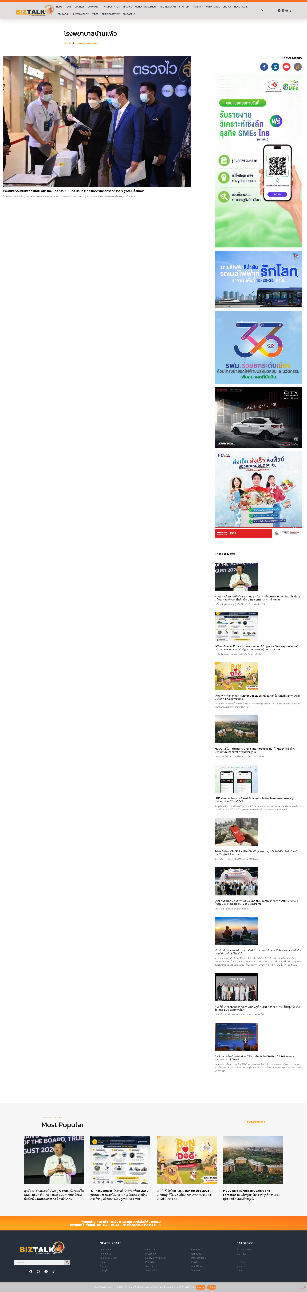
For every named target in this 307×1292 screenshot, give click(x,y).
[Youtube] (287, 10)
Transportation (110, 6)
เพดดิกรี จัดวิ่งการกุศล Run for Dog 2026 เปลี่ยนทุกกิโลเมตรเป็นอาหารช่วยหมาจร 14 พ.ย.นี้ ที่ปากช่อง (184, 1194)
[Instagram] (283, 10)
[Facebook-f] (264, 67)
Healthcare (241, 6)
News (68, 6)
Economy (93, 6)
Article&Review (111, 14)
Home (59, 6)
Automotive (213, 6)
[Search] (67, 1262)
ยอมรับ (200, 1287)
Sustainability (81, 14)
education (63, 14)
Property (197, 6)
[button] (262, 11)
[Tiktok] (291, 10)
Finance (127, 6)
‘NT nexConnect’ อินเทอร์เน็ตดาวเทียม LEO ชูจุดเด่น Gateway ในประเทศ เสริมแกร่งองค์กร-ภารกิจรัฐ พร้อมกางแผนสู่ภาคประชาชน (256, 648)
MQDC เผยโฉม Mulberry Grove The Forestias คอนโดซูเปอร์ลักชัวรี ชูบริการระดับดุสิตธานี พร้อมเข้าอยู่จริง (255, 750)
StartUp (184, 6)
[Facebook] (279, 10)
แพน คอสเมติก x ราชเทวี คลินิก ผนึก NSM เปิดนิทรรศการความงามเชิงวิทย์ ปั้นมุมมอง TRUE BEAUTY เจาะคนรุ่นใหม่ (256, 902)
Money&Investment (146, 6)
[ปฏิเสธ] (302, 1287)
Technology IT (168, 6)
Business (80, 6)
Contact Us (129, 14)
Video (95, 14)
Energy (227, 6)
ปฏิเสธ (212, 1287)
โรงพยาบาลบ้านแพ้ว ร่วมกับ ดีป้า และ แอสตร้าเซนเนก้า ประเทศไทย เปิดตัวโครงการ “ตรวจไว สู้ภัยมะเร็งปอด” (73, 191)
